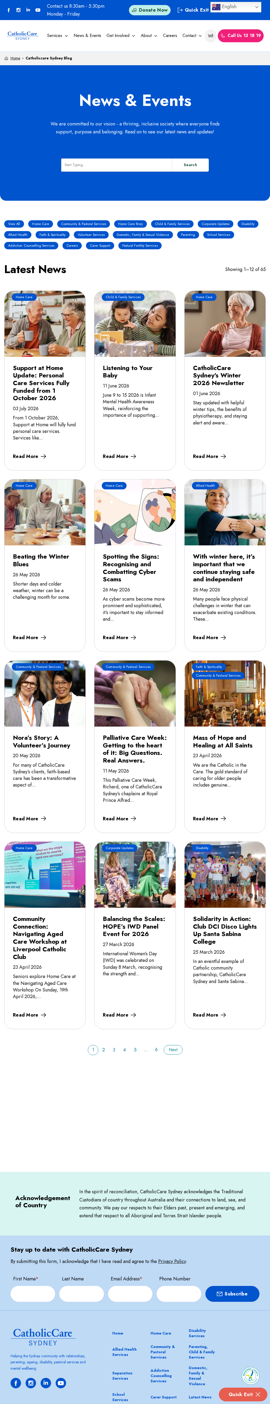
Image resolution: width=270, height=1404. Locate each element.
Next (173, 1050)
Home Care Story (130, 224)
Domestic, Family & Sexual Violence (143, 234)
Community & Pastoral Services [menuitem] (163, 1352)
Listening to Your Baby (128, 371)
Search (190, 164)
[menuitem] (58, 35)
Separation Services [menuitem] (122, 1375)
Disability (248, 224)
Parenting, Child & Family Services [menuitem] (202, 1352)
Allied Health (17, 234)
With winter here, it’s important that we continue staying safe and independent (224, 568)
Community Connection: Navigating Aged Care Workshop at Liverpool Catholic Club (40, 937)
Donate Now (153, 10)
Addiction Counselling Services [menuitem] (161, 1376)
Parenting (188, 234)
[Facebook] (8, 10)
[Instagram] (31, 1383)
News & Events (87, 35)
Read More (25, 456)
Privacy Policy (172, 1261)
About (146, 35)
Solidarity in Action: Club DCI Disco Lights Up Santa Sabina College (225, 930)
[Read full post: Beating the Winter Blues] (44, 512)
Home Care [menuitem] (161, 1333)
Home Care (40, 224)
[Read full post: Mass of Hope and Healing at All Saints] (225, 694)
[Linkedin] (28, 10)
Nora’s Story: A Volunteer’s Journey (41, 741)
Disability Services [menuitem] (197, 1333)
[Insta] (18, 10)
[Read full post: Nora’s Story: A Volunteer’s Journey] (44, 694)
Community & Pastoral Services (83, 224)
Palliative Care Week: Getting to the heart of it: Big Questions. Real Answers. (135, 749)
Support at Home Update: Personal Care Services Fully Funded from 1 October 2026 (41, 383)
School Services (218, 234)
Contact (189, 35)
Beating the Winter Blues (41, 560)
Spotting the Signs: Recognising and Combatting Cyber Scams (131, 568)
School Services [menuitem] (120, 1397)
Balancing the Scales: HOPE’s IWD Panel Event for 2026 (134, 926)
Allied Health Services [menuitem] (124, 1352)
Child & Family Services (172, 224)
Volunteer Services (91, 234)
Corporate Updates (215, 224)
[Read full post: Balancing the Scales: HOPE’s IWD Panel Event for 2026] (134, 875)
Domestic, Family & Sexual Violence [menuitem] (198, 1375)
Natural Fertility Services (140, 245)
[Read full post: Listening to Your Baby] (134, 324)
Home (15, 58)
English (228, 6)
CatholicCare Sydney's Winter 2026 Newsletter (218, 375)
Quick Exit (241, 1394)
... (146, 1049)
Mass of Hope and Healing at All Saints (223, 741)
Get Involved (118, 35)
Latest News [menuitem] (200, 1397)
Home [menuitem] (117, 1333)
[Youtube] (38, 10)
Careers (170, 35)
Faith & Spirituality (53, 234)
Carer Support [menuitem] (164, 1397)
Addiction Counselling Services (31, 245)
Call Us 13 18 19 (244, 35)
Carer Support (100, 245)
